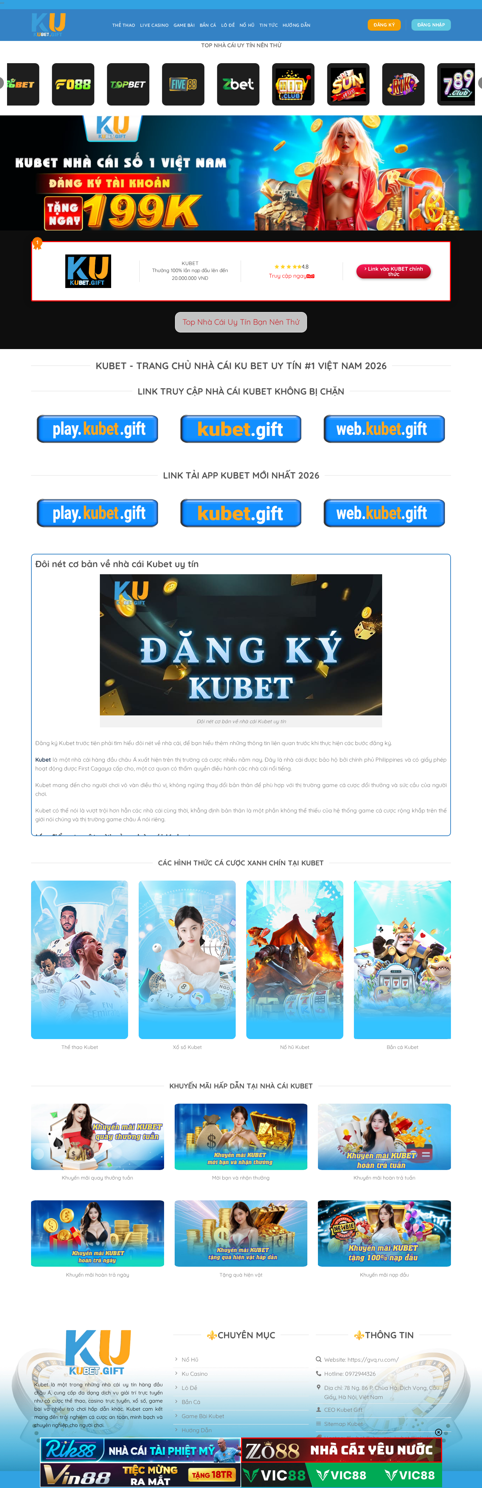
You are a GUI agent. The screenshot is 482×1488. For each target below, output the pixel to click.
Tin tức (268, 25)
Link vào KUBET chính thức (395, 271)
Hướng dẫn (296, 25)
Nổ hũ (247, 25)
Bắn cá (208, 25)
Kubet (43, 759)
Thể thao (123, 25)
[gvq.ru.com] (66, 25)
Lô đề (228, 25)
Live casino (154, 25)
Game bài (184, 25)
